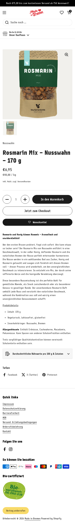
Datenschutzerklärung (14, 408)
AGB (4, 417)
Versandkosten (24, 181)
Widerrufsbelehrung (13, 426)
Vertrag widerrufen (15, 510)
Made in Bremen (32, 518)
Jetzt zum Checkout (37, 211)
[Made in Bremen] (36, 12)
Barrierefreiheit (11, 413)
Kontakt (7, 431)
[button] (68, 12)
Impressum (8, 404)
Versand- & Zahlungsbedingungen (20, 422)
